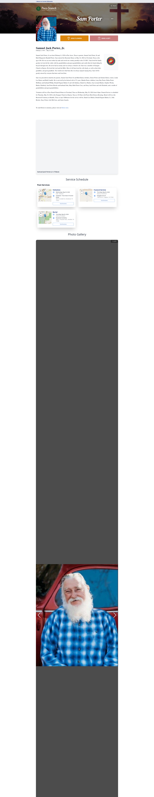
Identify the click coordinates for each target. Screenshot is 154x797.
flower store (65, 108)
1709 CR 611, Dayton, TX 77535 (105, 197)
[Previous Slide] (39, 615)
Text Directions (63, 203)
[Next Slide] (115, 615)
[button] (45, 193)
